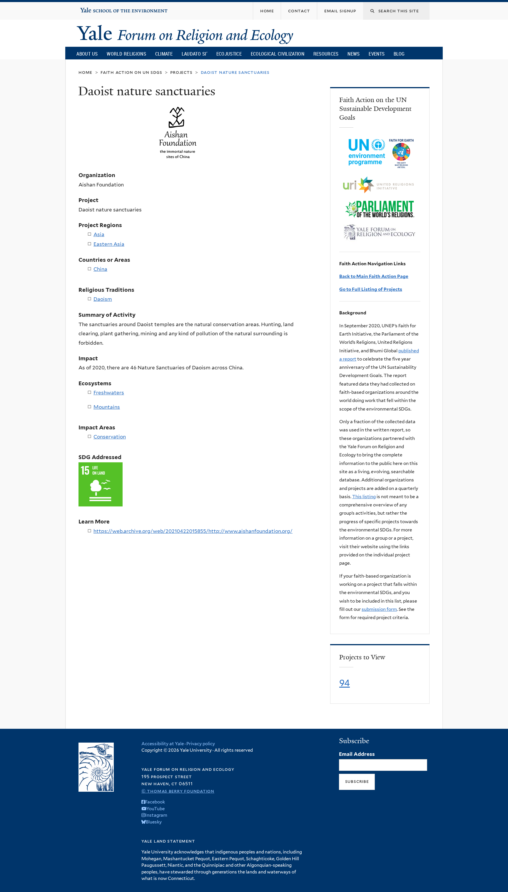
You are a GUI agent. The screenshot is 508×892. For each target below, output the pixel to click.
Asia (98, 234)
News (353, 53)
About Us (87, 53)
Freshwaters (108, 393)
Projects (181, 72)
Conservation (109, 437)
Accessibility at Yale (162, 743)
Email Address (357, 754)
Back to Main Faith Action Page (373, 276)
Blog (399, 53)
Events (377, 53)
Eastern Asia (108, 244)
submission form (379, 609)
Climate (164, 53)
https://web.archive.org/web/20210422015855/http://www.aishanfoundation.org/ (193, 531)
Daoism (102, 299)
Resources (326, 53)
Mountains (106, 407)
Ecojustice (229, 53)
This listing (364, 496)
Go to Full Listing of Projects (370, 289)
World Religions (126, 53)
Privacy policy (200, 743)
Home (85, 72)
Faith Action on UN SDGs (131, 72)
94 (344, 683)
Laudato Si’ (194, 53)
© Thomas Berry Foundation (177, 791)
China (100, 269)
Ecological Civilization (278, 53)
